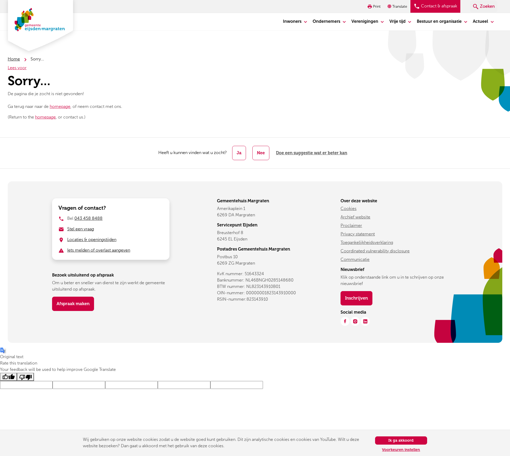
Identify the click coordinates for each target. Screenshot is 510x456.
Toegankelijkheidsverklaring (367, 242)
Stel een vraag (80, 228)
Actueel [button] (481, 21)
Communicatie (355, 259)
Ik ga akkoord (401, 440)
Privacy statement (358, 233)
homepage (60, 106)
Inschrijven (358, 298)
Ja (239, 152)
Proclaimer (351, 225)
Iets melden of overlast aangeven (98, 250)
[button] (398, 6)
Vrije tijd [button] (398, 21)
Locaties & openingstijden (91, 239)
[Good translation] (8, 377)
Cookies (348, 208)
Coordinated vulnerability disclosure (375, 250)
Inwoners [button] (293, 21)
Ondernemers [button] (327, 21)
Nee (261, 152)
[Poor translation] (25, 377)
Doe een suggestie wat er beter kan (311, 152)
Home (14, 59)
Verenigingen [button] (365, 21)
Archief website (355, 217)
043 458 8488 (88, 218)
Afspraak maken (73, 303)
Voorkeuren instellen (401, 450)
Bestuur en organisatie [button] (440, 21)
